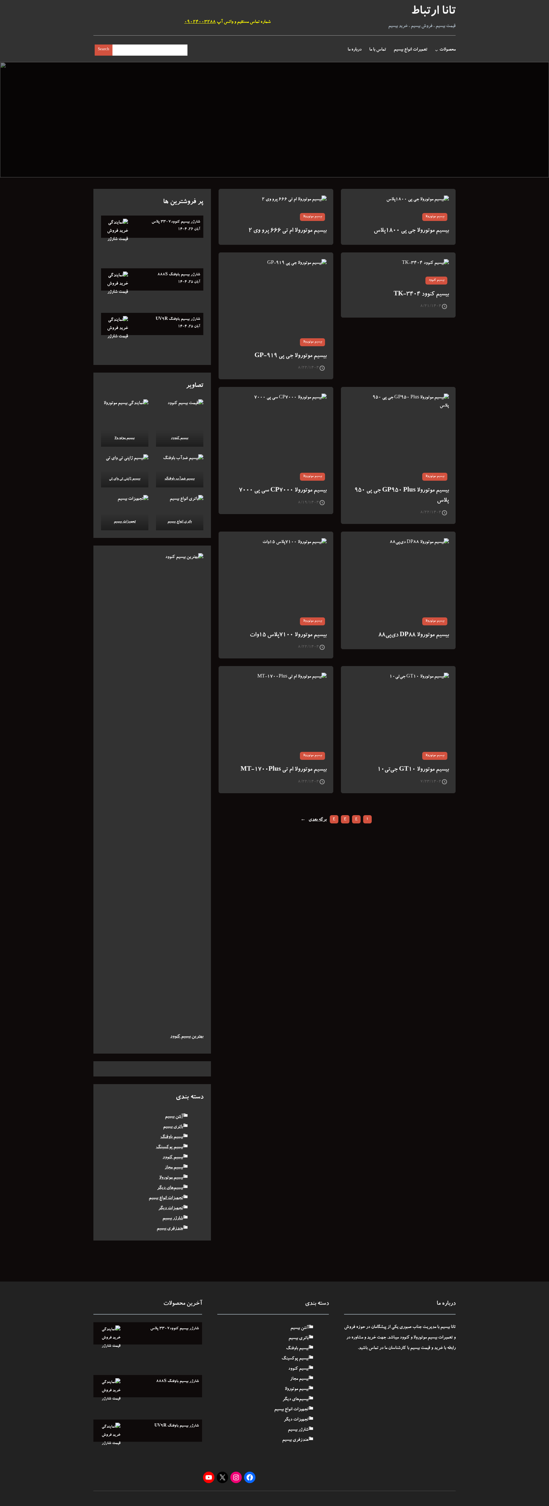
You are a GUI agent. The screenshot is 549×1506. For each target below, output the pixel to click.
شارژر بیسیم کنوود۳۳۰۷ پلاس (176, 222)
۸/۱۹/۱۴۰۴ (308, 502)
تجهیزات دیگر (170, 1208)
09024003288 (200, 22)
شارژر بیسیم (172, 1218)
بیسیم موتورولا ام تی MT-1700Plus (284, 770)
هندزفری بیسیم (170, 1228)
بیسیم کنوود (436, 280)
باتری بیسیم (173, 1127)
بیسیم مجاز (174, 1167)
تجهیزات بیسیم (125, 522)
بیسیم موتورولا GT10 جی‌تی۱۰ (413, 770)
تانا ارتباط (433, 12)
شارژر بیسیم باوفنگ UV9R (178, 319)
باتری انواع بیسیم (179, 522)
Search (103, 50)
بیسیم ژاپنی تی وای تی (124, 479)
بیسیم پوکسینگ (169, 1147)
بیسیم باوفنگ (171, 1137)
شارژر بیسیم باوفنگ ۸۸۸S (179, 274)
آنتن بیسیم (174, 1116)
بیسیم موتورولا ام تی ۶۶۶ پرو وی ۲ (287, 231)
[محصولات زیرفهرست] (436, 50)
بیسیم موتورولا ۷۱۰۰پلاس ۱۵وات (288, 635)
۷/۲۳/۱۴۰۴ (430, 782)
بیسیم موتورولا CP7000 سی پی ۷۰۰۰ (283, 490)
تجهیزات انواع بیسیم (166, 1198)
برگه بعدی (314, 819)
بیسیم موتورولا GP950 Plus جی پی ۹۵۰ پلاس (402, 495)
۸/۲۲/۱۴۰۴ (308, 368)
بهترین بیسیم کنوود (186, 1036)
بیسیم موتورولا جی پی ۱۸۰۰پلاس (411, 231)
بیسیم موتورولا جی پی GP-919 (290, 356)
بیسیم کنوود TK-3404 (421, 294)
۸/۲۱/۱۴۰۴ (430, 306)
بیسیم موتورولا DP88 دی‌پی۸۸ (413, 635)
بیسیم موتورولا (434, 217)
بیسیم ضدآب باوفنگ (180, 479)
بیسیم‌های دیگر (170, 1188)
